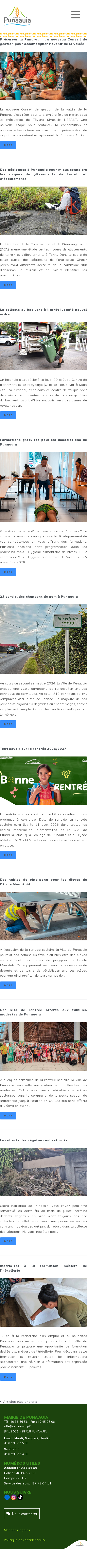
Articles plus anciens (18, 1401)
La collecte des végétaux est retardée (34, 1140)
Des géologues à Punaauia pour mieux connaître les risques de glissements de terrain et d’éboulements (43, 174)
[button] (76, 15)
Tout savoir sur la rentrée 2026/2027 (33, 749)
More (8, 145)
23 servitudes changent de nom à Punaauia (39, 596)
